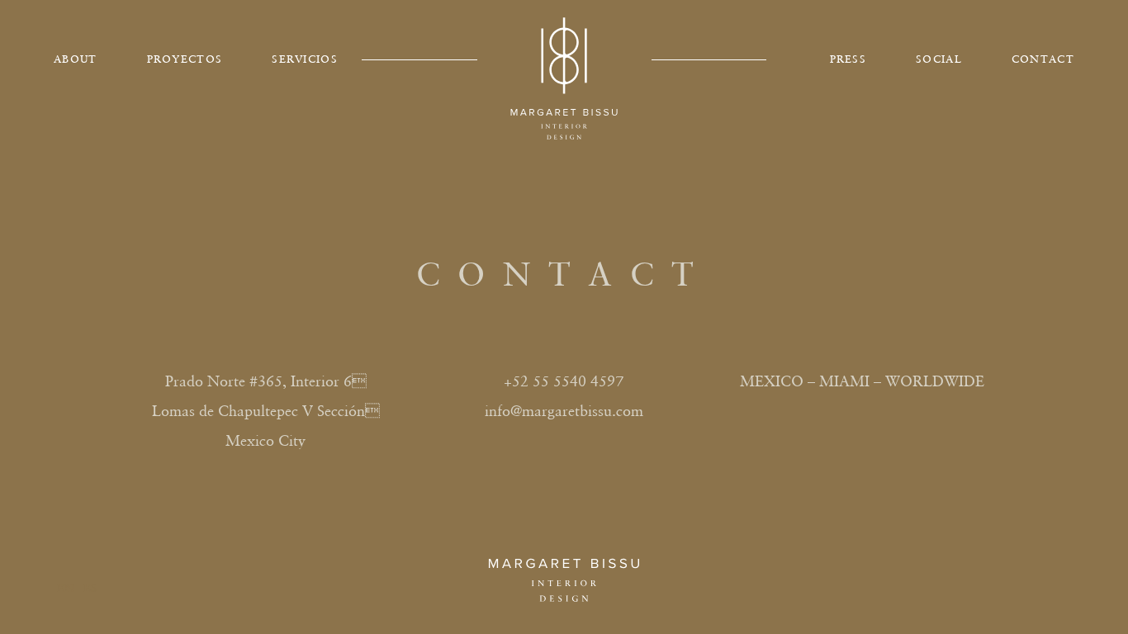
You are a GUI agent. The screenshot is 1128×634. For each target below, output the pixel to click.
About (75, 59)
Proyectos (185, 59)
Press (848, 59)
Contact (1043, 59)
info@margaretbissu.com (564, 410)
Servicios (305, 59)
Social (939, 59)
